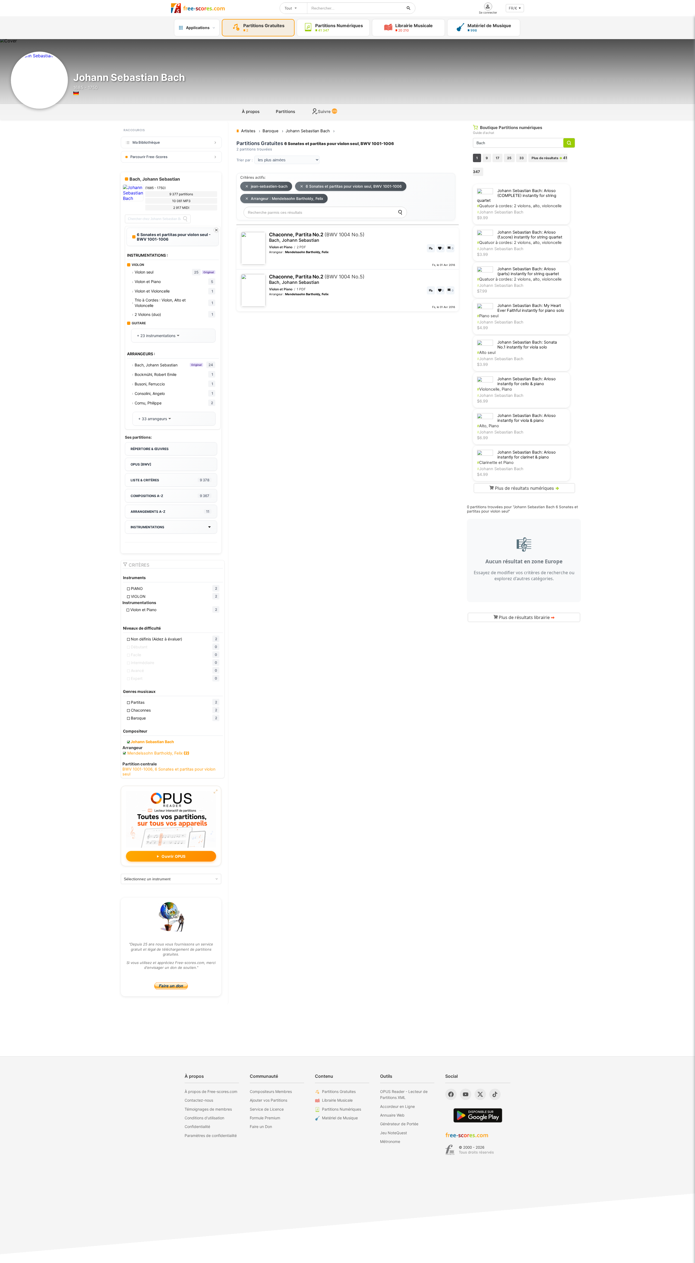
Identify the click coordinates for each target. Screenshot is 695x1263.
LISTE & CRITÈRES (170, 480)
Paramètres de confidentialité (211, 1135)
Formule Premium (265, 1118)
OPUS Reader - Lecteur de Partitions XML (404, 1094)
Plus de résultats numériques (526, 488)
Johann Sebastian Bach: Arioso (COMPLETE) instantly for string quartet (516, 195)
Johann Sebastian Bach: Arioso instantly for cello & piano (526, 381)
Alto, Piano (488, 425)
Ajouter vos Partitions (268, 1100)
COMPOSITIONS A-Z (170, 496)
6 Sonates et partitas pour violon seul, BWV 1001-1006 (354, 186)
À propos (251, 111)
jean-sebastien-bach (269, 186)
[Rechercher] (408, 8)
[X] (480, 1094)
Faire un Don (261, 1126)
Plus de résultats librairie (526, 617)
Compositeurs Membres (271, 1091)
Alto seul (486, 352)
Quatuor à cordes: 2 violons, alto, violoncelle (519, 205)
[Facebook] (451, 1094)
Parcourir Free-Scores (149, 157)
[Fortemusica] (450, 1150)
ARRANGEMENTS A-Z (170, 511)
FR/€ (513, 8)
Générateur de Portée (399, 1123)
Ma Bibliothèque (146, 142)
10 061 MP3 (181, 201)
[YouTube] (465, 1094)
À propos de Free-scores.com (211, 1091)
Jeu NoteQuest (393, 1132)
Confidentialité (197, 1126)
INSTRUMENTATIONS (147, 527)
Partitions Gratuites (339, 1091)
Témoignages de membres (208, 1109)
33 (521, 158)
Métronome (390, 1141)
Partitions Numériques (341, 1109)
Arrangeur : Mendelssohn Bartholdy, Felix (287, 198)
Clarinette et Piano (495, 462)
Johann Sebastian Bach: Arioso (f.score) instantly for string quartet (529, 235)
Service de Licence (267, 1109)
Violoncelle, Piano (494, 389)
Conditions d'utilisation (204, 1118)
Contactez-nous (199, 1100)
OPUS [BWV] (141, 464)
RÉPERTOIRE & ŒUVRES (150, 449)
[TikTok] (495, 1094)
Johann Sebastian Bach (500, 212)
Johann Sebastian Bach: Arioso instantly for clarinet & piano (526, 455)
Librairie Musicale (337, 1100)
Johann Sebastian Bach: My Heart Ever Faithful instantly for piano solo (530, 308)
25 (509, 158)
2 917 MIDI (181, 208)
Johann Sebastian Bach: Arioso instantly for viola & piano (526, 418)
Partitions (285, 111)
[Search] (185, 219)
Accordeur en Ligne (397, 1106)
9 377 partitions (181, 194)
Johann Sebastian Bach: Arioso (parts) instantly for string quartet (528, 271)
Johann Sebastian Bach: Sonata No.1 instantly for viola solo (527, 345)
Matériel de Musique (340, 1118)
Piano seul (487, 315)
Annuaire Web (392, 1115)
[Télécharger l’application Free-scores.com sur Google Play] (477, 1115)
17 (497, 158)
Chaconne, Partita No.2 (317, 237)
